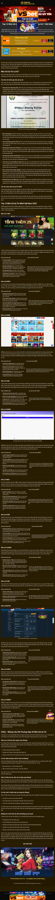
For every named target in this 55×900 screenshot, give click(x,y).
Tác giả (49, 893)
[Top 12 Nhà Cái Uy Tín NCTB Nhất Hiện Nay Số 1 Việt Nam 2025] (27, 3)
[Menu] (2, 3)
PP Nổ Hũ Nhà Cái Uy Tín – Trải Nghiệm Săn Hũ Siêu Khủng (27, 878)
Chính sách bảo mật (9, 893)
